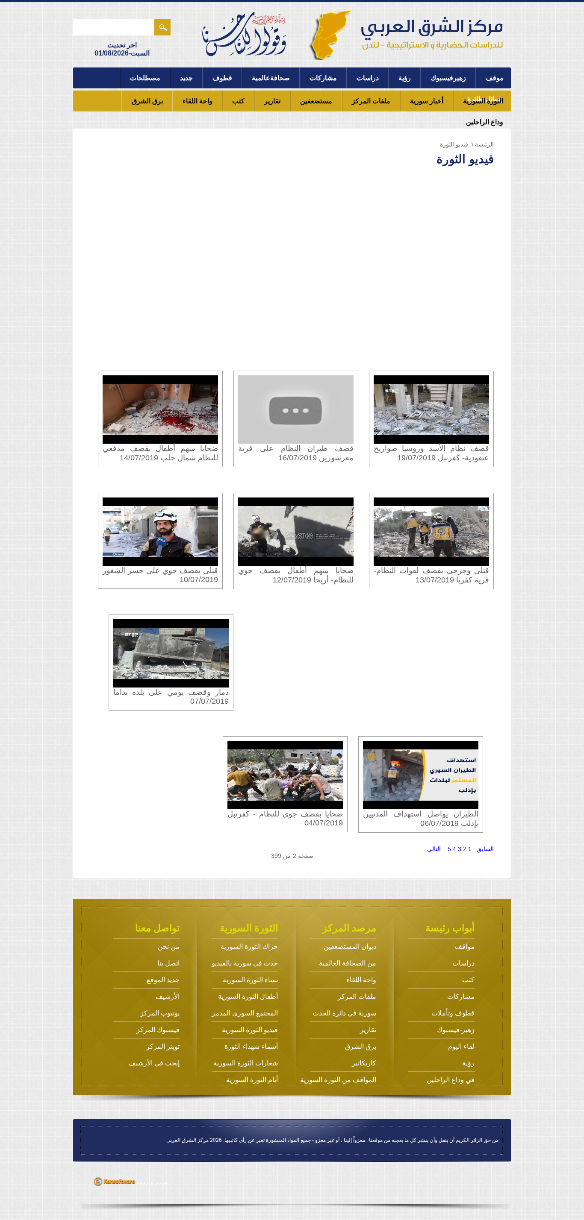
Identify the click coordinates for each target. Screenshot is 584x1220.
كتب (238, 101)
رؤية (404, 78)
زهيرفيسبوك (448, 78)
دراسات (368, 78)
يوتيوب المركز (160, 1013)
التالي (434, 849)
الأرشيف (168, 996)
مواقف (465, 946)
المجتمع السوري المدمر (245, 1013)
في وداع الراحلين (451, 1079)
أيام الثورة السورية (252, 1079)
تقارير (272, 101)
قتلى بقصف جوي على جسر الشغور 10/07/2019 (160, 575)
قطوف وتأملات (453, 1013)
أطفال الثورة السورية (248, 996)
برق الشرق (147, 101)
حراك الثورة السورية (249, 946)
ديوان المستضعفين (350, 946)
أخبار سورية (426, 101)
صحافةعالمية (271, 78)
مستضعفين (316, 101)
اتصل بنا (168, 963)
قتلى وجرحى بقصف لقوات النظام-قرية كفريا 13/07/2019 (431, 575)
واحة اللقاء (197, 101)
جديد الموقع (163, 979)
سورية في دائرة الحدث (344, 1013)
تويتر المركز (163, 1046)
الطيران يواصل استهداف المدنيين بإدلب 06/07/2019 (420, 819)
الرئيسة (484, 144)
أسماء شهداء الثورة (251, 1046)
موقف (495, 78)
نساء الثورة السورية (250, 979)
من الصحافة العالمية (347, 963)
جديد (186, 78)
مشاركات (323, 78)
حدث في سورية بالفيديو (245, 963)
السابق (485, 849)
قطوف (222, 78)
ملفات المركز (371, 101)
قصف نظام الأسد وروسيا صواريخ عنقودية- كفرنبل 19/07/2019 (431, 453)
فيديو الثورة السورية (250, 1029)
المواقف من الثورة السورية (338, 1079)
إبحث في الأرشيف (154, 1063)
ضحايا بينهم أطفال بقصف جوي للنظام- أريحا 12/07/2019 (296, 575)
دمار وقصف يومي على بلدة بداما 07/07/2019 (171, 696)
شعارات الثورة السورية (245, 1063)
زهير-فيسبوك (456, 1029)
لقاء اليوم (461, 1046)
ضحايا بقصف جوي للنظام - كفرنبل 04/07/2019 (285, 818)
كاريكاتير (364, 1063)
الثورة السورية (483, 101)
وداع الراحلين (484, 122)
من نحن (169, 946)
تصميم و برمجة (152, 1182)
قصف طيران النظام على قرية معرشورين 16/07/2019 (296, 453)
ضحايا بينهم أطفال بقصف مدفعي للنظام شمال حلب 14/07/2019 (160, 453)
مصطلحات (145, 78)
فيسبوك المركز (158, 1029)
